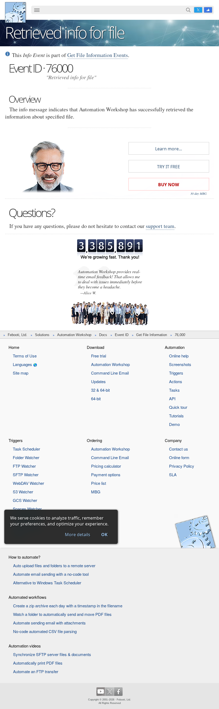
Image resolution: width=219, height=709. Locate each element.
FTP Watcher (24, 466)
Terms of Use (25, 356)
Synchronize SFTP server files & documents (52, 654)
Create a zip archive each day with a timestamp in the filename (67, 605)
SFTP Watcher (25, 474)
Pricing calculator (106, 466)
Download (95, 347)
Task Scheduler (26, 449)
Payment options (105, 474)
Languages (22, 364)
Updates (98, 381)
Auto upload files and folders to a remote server (54, 565)
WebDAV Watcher (28, 483)
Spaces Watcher (27, 509)
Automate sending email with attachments (49, 623)
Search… (188, 10)
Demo (174, 424)
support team (160, 226)
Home (14, 347)
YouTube (100, 691)
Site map (20, 373)
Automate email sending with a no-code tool (51, 574)
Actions (175, 381)
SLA (173, 474)
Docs (103, 335)
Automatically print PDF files (37, 663)
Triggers (176, 373)
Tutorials (176, 415)
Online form (179, 457)
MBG (95, 491)
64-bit (96, 398)
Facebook (208, 10)
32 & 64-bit (100, 390)
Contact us (178, 449)
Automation (175, 347)
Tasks (174, 390)
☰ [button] (36, 10)
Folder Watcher (26, 457)
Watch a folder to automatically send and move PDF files (62, 614)
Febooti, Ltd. (15, 12)
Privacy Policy (181, 466)
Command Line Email (110, 373)
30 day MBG (198, 193)
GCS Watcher (25, 500)
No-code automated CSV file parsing (45, 631)
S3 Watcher (23, 491)
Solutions (42, 335)
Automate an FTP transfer (35, 671)
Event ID (121, 335)
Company (173, 440)
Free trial (98, 356)
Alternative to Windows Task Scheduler (47, 582)
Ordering (94, 440)
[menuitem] (36, 10)
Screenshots (180, 364)
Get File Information (151, 335)
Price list (98, 483)
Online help (179, 356)
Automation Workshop (74, 335)
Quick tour (178, 407)
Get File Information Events (97, 55)
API (172, 398)
